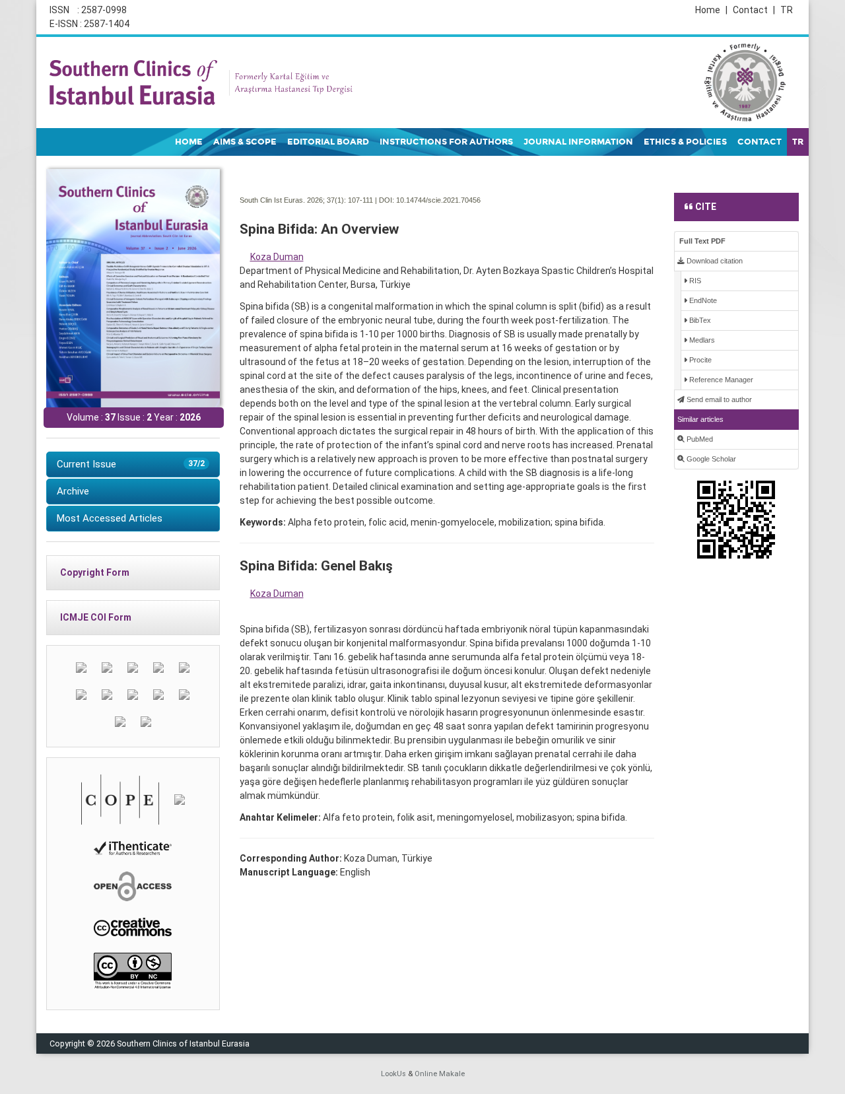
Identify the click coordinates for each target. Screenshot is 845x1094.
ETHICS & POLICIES (685, 142)
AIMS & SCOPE (245, 142)
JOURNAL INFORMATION (578, 142)
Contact (754, 10)
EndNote (702, 300)
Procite (699, 360)
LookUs (393, 1074)
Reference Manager (720, 380)
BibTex (699, 320)
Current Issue (131, 464)
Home (711, 10)
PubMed (699, 439)
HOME (189, 142)
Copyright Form (94, 572)
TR (786, 10)
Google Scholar (710, 459)
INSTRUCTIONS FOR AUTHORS (446, 142)
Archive (73, 491)
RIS (694, 281)
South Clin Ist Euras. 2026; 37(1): (293, 200)
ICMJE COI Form (95, 617)
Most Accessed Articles (109, 518)
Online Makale (440, 1074)
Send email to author (718, 399)
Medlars (701, 340)
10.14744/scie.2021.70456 (438, 200)
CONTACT (759, 142)
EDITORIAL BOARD (328, 142)
